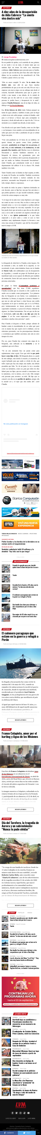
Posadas (6, 535)
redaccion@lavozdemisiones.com (16, 60)
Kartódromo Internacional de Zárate (16, 776)
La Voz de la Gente (11, 1118)
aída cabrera (23, 533)
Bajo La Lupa (21, 1118)
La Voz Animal (31, 1118)
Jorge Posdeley (10, 57)
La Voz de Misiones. (17, 105)
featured (33, 533)
